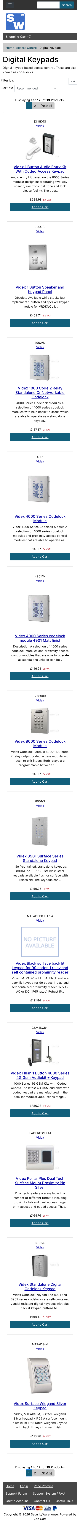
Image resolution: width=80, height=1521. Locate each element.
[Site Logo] (40, 21)
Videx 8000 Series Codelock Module (40, 743)
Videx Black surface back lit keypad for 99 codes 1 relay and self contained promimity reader (40, 967)
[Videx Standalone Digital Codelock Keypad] (40, 1266)
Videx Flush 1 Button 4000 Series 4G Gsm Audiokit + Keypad (40, 1075)
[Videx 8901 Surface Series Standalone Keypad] (40, 830)
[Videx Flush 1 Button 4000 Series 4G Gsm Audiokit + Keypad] (40, 1052)
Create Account (17, 1501)
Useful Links (64, 1501)
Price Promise (43, 1486)
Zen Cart (40, 1519)
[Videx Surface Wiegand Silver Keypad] (40, 1376)
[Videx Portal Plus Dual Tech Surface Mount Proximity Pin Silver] (40, 1158)
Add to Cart (40, 207)
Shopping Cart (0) (18, 36)
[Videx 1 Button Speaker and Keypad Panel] (40, 259)
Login (24, 1486)
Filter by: (7, 80)
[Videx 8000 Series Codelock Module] (40, 721)
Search (67, 5)
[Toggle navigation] (10, 5)
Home (10, 48)
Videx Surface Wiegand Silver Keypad (40, 1405)
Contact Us (42, 1501)
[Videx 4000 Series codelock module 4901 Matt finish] (40, 608)
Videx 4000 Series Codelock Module (40, 518)
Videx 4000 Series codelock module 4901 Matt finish (40, 638)
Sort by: (7, 88)
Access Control (27, 48)
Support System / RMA (49, 1493)
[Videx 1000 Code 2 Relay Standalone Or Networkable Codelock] (40, 367)
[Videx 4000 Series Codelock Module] (40, 489)
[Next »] (46, 106)
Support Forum (16, 1493)
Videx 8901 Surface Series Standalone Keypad (40, 858)
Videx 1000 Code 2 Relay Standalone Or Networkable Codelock (40, 392)
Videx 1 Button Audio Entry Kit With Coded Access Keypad (40, 169)
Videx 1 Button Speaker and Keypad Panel (40, 289)
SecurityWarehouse (44, 1514)
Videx (40, 126)
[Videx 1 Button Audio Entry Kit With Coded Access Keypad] (40, 146)
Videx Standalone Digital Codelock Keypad (40, 1286)
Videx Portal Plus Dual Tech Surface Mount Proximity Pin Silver (40, 1183)
